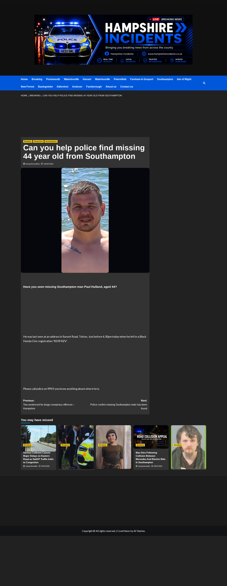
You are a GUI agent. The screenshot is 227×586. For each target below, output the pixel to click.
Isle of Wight (184, 79)
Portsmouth (53, 79)
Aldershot (62, 86)
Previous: (48, 404)
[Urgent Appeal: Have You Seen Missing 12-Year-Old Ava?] (113, 437)
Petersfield (120, 79)
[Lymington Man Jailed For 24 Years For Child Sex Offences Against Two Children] (188, 437)
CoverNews (123, 530)
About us (111, 86)
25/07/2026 (45, 466)
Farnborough (94, 86)
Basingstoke (45, 86)
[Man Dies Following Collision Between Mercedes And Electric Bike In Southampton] (151, 437)
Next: (118, 404)
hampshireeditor (33, 164)
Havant (87, 79)
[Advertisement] (85, 118)
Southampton (165, 79)
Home (24, 79)
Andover (77, 86)
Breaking (37, 79)
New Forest (27, 86)
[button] (204, 83)
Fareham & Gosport (141, 79)
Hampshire (38, 141)
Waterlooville (71, 79)
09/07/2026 (158, 466)
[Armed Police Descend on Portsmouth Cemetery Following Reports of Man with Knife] (76, 437)
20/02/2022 (48, 164)
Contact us (126, 86)
